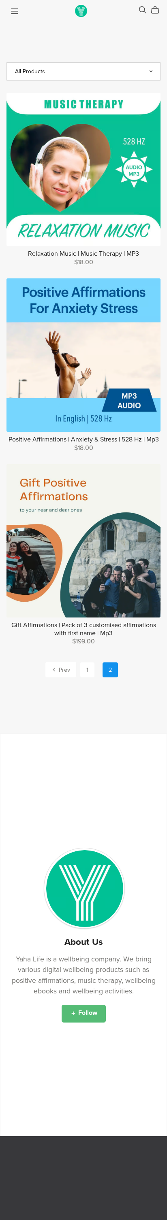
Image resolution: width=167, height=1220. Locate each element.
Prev (63, 669)
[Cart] (158, 10)
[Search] (142, 10)
